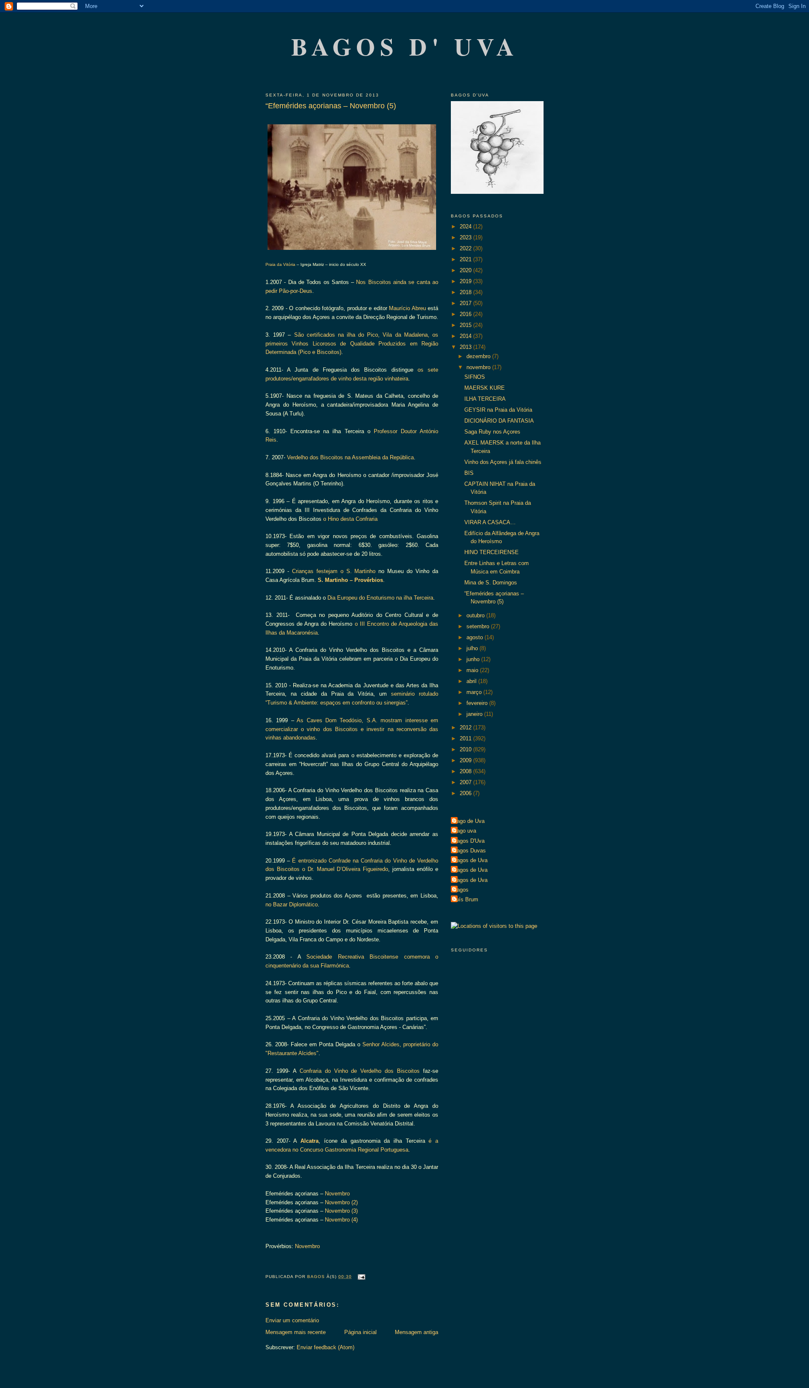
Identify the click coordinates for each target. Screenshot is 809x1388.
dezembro (479, 356)
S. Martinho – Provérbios (350, 580)
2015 (466, 325)
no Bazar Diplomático (291, 904)
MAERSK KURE (484, 388)
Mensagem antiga (416, 1332)
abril (472, 681)
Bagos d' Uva (405, 46)
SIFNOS (474, 377)
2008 (466, 771)
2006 (466, 793)
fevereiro (477, 703)
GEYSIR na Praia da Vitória (498, 410)
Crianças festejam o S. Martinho (334, 571)
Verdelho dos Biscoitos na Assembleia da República (350, 457)
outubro (476, 615)
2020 (466, 270)
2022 (466, 248)
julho (473, 648)
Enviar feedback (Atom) (325, 1347)
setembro (478, 626)
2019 (466, 281)
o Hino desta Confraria (350, 519)
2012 (466, 727)
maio (473, 670)
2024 (466, 226)
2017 (466, 303)
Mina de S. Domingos (490, 582)
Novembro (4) (341, 1220)
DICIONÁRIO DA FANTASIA (499, 421)
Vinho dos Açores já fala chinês (502, 462)
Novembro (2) (341, 1202)
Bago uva (464, 831)
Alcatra (309, 1141)
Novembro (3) (341, 1211)
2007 (466, 782)
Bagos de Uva (470, 860)
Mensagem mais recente (295, 1332)
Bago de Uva (469, 821)
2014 (466, 336)
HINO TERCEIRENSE (491, 552)
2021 (466, 259)
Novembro (337, 1193)
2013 (466, 347)
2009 (466, 760)
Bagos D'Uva (469, 841)
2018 (466, 292)
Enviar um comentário (292, 1320)
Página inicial (360, 1332)
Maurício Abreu (407, 308)
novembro (479, 367)
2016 (466, 314)
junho (473, 659)
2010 (466, 749)
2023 (466, 237)
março (474, 692)
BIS (469, 473)
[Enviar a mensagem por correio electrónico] (361, 1276)
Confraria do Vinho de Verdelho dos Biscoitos (360, 1071)
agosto (475, 637)
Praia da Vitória (280, 264)
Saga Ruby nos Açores (492, 432)
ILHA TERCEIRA (485, 399)
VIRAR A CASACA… (490, 522)
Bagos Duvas (469, 850)
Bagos (461, 890)
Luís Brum (465, 899)
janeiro (475, 714)
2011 (466, 738)
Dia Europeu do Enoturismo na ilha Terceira (380, 598)
